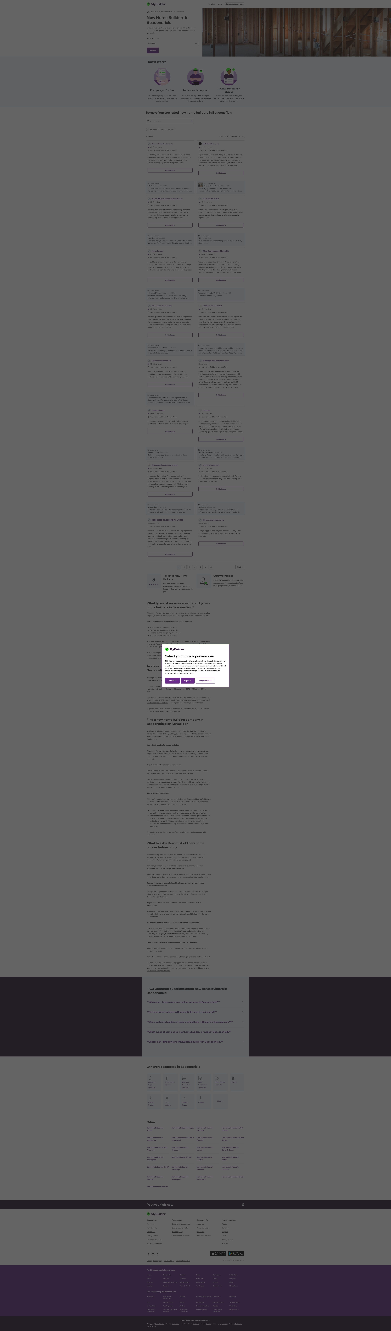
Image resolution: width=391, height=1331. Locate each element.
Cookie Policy (188, 673)
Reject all (187, 680)
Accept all (172, 680)
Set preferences (205, 680)
